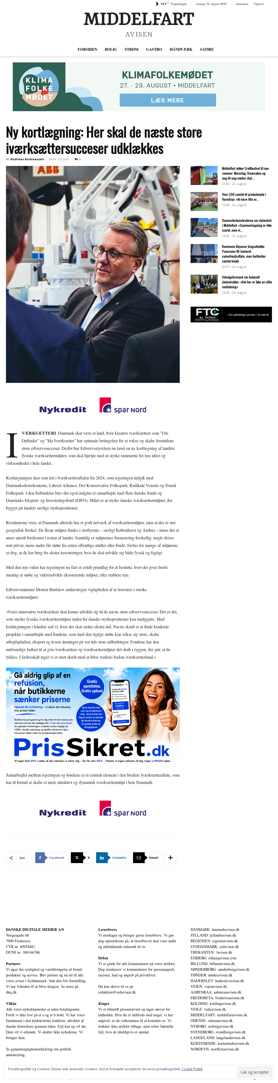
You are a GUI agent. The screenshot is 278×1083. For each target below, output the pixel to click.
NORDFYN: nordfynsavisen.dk (215, 1049)
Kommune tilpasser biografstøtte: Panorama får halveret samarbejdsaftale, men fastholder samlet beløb (244, 253)
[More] (171, 857)
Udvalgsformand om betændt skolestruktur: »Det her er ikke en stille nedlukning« (247, 282)
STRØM (131, 49)
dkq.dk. (12, 992)
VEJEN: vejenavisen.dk (209, 986)
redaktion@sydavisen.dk (117, 992)
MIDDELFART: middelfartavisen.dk (219, 1014)
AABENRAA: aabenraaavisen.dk (216, 992)
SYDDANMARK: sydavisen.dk (215, 946)
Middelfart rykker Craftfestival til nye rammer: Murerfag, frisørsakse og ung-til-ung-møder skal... (245, 173)
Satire (207, 49)
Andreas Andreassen (27, 159)
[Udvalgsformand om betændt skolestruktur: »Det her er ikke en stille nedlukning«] (204, 284)
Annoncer (242, 4)
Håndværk (181, 49)
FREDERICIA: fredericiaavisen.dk (217, 997)
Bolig (111, 49)
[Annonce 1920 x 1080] (93, 716)
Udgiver (259, 4)
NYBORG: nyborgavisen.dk (212, 1026)
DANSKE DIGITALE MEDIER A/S (35, 929)
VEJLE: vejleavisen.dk (208, 1009)
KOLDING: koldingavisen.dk (213, 1003)
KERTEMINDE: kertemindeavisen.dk (220, 1043)
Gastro (154, 49)
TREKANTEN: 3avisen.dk (211, 952)
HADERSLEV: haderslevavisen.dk (217, 980)
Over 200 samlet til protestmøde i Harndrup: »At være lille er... (244, 196)
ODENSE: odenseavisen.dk (212, 1020)
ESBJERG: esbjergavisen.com (213, 957)
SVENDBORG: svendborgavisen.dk (218, 1031)
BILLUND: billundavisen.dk (213, 963)
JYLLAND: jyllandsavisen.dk (213, 935)
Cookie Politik (192, 1069)
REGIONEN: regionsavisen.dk (214, 940)
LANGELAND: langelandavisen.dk (218, 1037)
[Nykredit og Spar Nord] (93, 407)
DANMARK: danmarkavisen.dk (215, 929)
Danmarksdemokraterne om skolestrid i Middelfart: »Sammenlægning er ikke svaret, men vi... (247, 225)
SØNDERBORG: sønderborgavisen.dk (220, 969)
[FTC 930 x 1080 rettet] (231, 320)
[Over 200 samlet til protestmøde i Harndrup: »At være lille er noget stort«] (204, 201)
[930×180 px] (139, 86)
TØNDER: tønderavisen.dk (211, 975)
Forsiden (87, 49)
